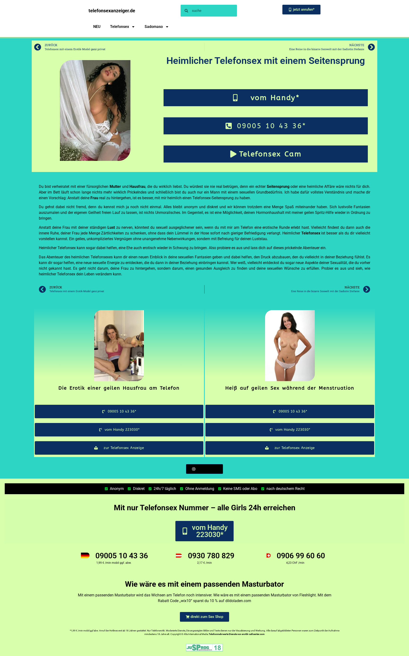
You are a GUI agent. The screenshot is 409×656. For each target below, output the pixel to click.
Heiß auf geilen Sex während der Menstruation (289, 388)
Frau (94, 198)
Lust (111, 227)
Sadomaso (154, 26)
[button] (204, 469)
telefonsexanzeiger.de (112, 10)
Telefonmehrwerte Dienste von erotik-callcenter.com (237, 634)
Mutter (115, 186)
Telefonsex (119, 26)
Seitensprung (278, 186)
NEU (97, 26)
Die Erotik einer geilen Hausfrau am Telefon (119, 388)
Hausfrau (137, 186)
